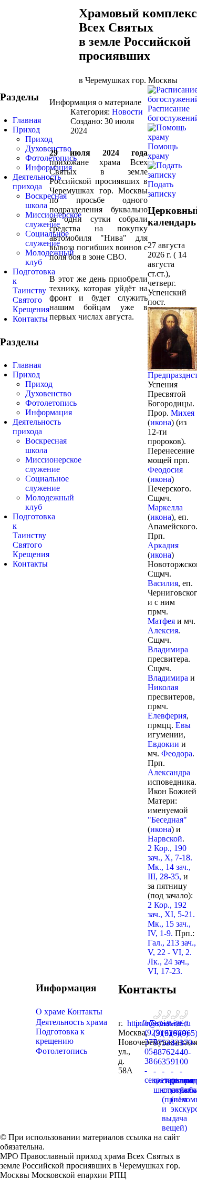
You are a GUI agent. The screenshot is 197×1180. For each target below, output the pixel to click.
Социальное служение (47, 238)
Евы (183, 725)
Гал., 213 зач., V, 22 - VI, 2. (172, 947)
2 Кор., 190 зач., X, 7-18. (170, 853)
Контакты (30, 318)
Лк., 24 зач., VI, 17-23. (168, 966)
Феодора (176, 753)
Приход (26, 129)
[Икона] (172, 337)
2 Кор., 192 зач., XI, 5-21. (171, 909)
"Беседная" (167, 819)
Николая (163, 687)
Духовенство (48, 148)
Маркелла (165, 507)
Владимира (168, 649)
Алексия (163, 630)
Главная (27, 120)
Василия (163, 583)
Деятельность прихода (37, 181)
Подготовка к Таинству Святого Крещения (34, 290)
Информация (48, 167)
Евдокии (163, 744)
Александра (169, 772)
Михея (182, 412)
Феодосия (165, 469)
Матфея (161, 621)
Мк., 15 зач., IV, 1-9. (169, 928)
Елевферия (167, 715)
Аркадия (163, 545)
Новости (127, 111)
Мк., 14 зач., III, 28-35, (169, 872)
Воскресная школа (46, 200)
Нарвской (165, 838)
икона (160, 422)
